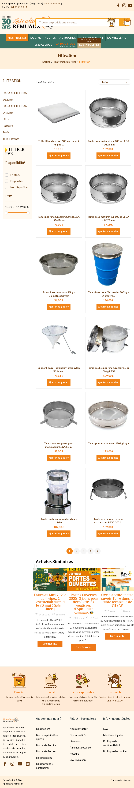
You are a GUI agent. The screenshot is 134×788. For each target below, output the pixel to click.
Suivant (97, 551)
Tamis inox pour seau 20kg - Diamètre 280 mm (59, 294)
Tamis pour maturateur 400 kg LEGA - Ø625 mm (108, 143)
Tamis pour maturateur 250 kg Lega (108, 443)
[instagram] (124, 5)
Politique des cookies (115, 751)
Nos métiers (43, 728)
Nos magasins (44, 757)
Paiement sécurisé (80, 747)
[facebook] (118, 5)
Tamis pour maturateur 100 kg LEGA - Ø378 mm (108, 218)
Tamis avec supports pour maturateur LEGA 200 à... (108, 521)
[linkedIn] (28, 764)
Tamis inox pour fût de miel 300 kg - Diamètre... (108, 294)
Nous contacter (79, 728)
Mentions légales (113, 735)
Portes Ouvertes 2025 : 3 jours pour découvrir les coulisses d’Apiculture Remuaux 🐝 (83, 604)
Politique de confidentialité (111, 743)
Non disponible (19, 187)
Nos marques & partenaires (44, 765)
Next (125, 566)
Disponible (16, 181)
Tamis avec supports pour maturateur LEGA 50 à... (58, 445)
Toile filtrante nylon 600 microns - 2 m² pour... (58, 143)
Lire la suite (50, 644)
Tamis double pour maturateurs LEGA (58, 521)
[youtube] (130, 5)
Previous (36, 566)
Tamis (6, 132)
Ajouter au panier (59, 156)
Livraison (75, 741)
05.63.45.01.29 (52, 3)
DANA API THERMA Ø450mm (15, 109)
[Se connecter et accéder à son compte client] (111, 22)
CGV (106, 728)
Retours (74, 753)
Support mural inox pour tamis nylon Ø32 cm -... (59, 369)
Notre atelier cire (46, 745)
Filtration (12, 81)
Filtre (6, 119)
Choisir (114, 82)
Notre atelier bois (46, 751)
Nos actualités (78, 735)
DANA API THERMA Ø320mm (15, 96)
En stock (15, 174)
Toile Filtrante (11, 138)
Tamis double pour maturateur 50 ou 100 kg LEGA (108, 369)
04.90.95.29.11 (19, 7)
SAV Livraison (78, 759)
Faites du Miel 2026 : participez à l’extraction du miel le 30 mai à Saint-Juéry (50, 602)
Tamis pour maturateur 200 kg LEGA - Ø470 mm (59, 218)
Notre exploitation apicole (47, 737)
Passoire (8, 125)
